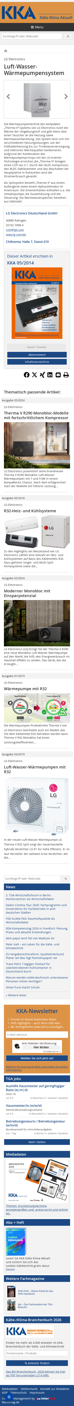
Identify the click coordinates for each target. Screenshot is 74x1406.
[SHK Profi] (12, 1292)
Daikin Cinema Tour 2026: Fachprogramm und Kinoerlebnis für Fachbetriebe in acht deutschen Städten (36, 908)
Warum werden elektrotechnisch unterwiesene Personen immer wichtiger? (37, 979)
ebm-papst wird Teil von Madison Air (30, 938)
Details (10, 1269)
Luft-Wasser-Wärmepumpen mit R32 (35, 769)
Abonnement (37, 355)
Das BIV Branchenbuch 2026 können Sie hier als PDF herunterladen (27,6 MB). (36, 1373)
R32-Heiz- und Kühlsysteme (30, 510)
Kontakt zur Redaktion (54, 1389)
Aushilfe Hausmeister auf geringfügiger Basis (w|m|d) (35, 1088)
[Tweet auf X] (34, 377)
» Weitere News (16, 995)
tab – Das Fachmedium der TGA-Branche (35, 1306)
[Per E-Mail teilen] (58, 375)
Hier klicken (41, 1047)
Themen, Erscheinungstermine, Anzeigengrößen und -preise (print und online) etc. (37, 1209)
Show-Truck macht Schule (23, 987)
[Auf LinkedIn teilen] (50, 377)
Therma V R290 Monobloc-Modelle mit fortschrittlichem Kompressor (36, 415)
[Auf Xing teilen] (42, 377)
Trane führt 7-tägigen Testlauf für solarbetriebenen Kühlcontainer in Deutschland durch (29, 967)
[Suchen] (68, 36)
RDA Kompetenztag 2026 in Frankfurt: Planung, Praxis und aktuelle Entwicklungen (37, 930)
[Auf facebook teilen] (27, 377)
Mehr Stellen (37, 1142)
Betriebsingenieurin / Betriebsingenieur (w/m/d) (35, 1123)
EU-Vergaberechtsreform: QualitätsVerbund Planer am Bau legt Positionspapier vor (35, 956)
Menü (39, 27)
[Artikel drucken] (66, 375)
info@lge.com (15, 230)
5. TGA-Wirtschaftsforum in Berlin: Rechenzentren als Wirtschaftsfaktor (30, 897)
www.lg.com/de (16, 234)
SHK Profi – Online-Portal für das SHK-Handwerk (35, 1292)
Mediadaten (10, 1389)
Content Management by (19, 1398)
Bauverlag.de (10, 1402)
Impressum (37, 1392)
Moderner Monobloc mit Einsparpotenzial (27, 593)
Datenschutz (18, 1392)
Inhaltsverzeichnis (37, 362)
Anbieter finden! (38, 1363)
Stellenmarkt (29, 1389)
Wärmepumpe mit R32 (25, 688)
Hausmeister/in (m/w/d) (24, 1105)
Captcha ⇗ (52, 1051)
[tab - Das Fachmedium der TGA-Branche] (12, 1306)
